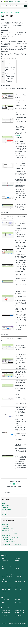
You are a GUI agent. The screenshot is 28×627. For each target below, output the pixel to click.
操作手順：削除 (5, 514)
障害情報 (17, 560)
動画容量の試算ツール (6, 612)
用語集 (3, 602)
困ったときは (18, 602)
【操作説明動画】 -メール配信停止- (10, 537)
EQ (3, 568)
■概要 (3, 503)
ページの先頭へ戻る (6, 492)
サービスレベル (18, 615)
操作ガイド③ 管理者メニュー (16, 12)
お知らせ (4, 558)
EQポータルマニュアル (20, 579)
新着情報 (4, 556)
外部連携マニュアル (6, 592)
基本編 (8, 12)
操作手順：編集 (5, 512)
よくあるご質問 (5, 599)
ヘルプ (3, 597)
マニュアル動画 (18, 576)
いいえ (17, 483)
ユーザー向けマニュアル (17, 11)
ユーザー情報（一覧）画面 (8, 539)
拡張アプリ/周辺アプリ (7, 576)
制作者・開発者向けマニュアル (9, 587)
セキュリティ (5, 615)
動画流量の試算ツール (19, 610)
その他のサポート (6, 607)
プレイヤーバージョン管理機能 (9, 533)
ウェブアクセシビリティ (20, 612)
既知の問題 (17, 599)
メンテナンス (5, 560)
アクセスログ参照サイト (7, 610)
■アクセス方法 (5, 505)
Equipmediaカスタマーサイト (6, 11)
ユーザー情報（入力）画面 (8, 542)
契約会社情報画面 (6, 535)
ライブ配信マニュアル (6, 581)
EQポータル (17, 568)
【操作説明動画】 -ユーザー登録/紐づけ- (11, 544)
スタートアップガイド (7, 566)
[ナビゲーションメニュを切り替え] (25, 1)
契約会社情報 (5, 524)
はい (10, 483)
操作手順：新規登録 (6, 510)
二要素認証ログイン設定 (7, 528)
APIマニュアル (18, 589)
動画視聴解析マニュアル (20, 581)
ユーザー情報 (5, 526)
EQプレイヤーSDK (6, 589)
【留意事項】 (5, 507)
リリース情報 (18, 558)
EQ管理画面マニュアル (7, 579)
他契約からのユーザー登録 (8, 531)
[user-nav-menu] (1, 2)
